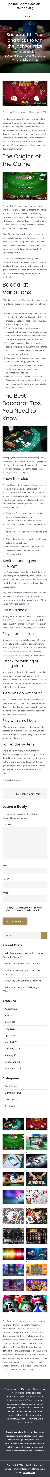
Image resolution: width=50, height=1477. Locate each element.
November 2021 (13, 1068)
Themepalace (29, 1472)
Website (6, 892)
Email (6, 879)
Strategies (18, 780)
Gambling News (13, 1092)
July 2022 (9, 1015)
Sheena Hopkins (20, 112)
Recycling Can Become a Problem (23, 980)
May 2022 (10, 1028)
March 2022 (11, 1042)
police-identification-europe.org (25, 6)
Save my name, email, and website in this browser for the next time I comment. (24, 909)
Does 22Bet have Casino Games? (22, 963)
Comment (7, 824)
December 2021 (13, 1061)
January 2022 (12, 1055)
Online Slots (11, 1099)
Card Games (11, 1086)
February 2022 (12, 1048)
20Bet (22, 1389)
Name (6, 865)
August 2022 (11, 1009)
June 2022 (10, 1022)
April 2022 (10, 1035)
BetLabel (8, 1350)
